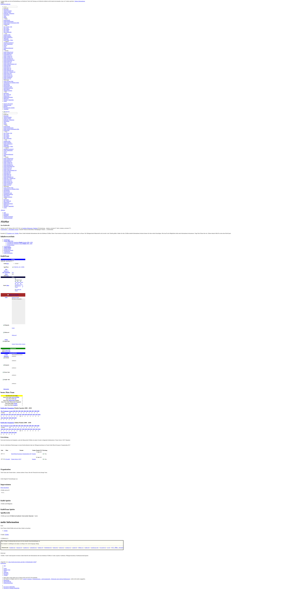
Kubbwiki (6, 8)
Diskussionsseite (7, 105)
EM (15, 398)
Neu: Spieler (6, 29)
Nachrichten (6, 14)
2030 (15, 418)
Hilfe (5, 49)
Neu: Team (6, 28)
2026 (4, 418)
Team (5, 16)
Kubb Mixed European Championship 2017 (21, 453)
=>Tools (5, 18)
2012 (7, 414)
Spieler (5, 17)
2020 (28, 414)
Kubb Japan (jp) (7, 69)
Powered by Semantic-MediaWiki (11, 588)
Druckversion (7, 85)
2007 (33, 411)
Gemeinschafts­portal (8, 48)
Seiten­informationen (8, 88)
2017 (13, 272)
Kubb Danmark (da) (8, 58)
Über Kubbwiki (7, 581)
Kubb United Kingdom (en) (10, 64)
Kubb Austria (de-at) (8, 52)
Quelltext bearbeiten (8, 216)
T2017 (5, 571)
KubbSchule (6, 24)
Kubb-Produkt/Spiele (8, 21)
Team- (7, 350)
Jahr (6, 272)
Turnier (15, 403)
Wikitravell (14, 335)
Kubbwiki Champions (7, 408)
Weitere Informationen (80, 1)
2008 (35, 411)
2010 (2, 414)
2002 (19, 411)
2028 (10, 418)
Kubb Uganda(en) (8, 77)
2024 (39, 414)
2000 (14, 411)
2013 (10, 414)
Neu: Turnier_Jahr (8, 26)
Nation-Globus (18, 344)
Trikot (7, 285)
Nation (6, 339)
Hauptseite (6, 9)
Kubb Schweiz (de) (8, 76)
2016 (18, 414)
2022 (34, 414)
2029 (12, 418)
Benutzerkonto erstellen (9, 107)
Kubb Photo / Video (8, 40)
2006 (30, 411)
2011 (4, 414)
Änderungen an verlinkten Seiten (11, 82)
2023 (36, 414)
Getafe (13, 328)
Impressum (6, 93)
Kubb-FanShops (7, 36)
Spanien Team (7, 569)
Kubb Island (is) (7, 68)
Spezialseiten (7, 84)
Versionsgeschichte (8, 218)
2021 (31, 414)
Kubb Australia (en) (8, 53)
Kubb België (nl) (7, 54)
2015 (15, 414)
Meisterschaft (12, 400)
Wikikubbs (6, 38)
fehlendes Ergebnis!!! (9, 42)
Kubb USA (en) (7, 78)
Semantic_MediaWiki (9, 100)
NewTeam (6, 573)
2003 (22, 411)
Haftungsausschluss (8, 97)
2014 (12, 414)
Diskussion (6, 214)
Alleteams (6, 572)
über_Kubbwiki (7, 94)
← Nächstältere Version (12, 229)
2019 (26, 414)
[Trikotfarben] (16, 281)
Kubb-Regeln (7, 20)
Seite (5, 212)
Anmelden (6, 109)
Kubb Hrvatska (7, 65)
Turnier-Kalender (8, 10)
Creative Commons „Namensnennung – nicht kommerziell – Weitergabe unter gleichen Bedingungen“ (46, 579)
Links (5, 46)
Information (6, 389)
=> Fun (5, 33)
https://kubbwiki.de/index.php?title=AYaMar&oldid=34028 (22, 562)
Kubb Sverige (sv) (8, 74)
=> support (6, 41)
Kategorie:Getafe (15, 297)
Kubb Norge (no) (8, 73)
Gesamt (11, 411)
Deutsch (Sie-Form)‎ (8, 103)
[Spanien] (13, 294)
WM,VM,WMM (15, 397)
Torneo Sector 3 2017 (16, 459)
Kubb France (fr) (7, 62)
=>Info (5, 92)
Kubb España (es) (8, 61)
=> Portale (6, 50)
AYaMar (6, 530)
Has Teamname (5, 411)
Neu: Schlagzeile (7, 32)
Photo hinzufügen (5, 487)
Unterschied (4, 229)
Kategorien (3, 563)
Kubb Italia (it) (7, 66)
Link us (5, 45)
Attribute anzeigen (8, 90)
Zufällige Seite (7, 34)
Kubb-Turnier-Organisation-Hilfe (11, 22)
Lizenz (5, 101)
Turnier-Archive (7, 12)
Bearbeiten (6, 215)
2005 (27, 411)
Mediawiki (6, 98)
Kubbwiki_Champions (9, 13)
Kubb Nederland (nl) (8, 70)
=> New (5, 25)
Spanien (13, 344)
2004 (25, 411)
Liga (8, 275)
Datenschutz (6, 96)
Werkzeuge (6, 80)
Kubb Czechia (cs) (8, 57)
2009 (38, 411)
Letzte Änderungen (8, 44)
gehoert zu (6, 271)
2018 (23, 414)
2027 (7, 418)
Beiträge (5, 106)
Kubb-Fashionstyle (8, 37)
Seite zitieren (7, 89)
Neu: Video (6, 30)
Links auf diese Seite (8, 81)
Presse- (7, 351)
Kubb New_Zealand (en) (9, 72)
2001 (17, 411)
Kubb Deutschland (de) (9, 60)
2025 (2, 418)
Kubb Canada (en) (8, 56)
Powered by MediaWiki (9, 586)
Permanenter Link (8, 86)
